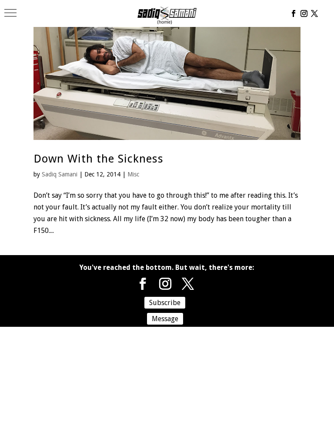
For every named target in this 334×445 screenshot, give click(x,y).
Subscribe (164, 303)
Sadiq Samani (59, 174)
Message (165, 319)
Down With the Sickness (98, 158)
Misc (133, 174)
